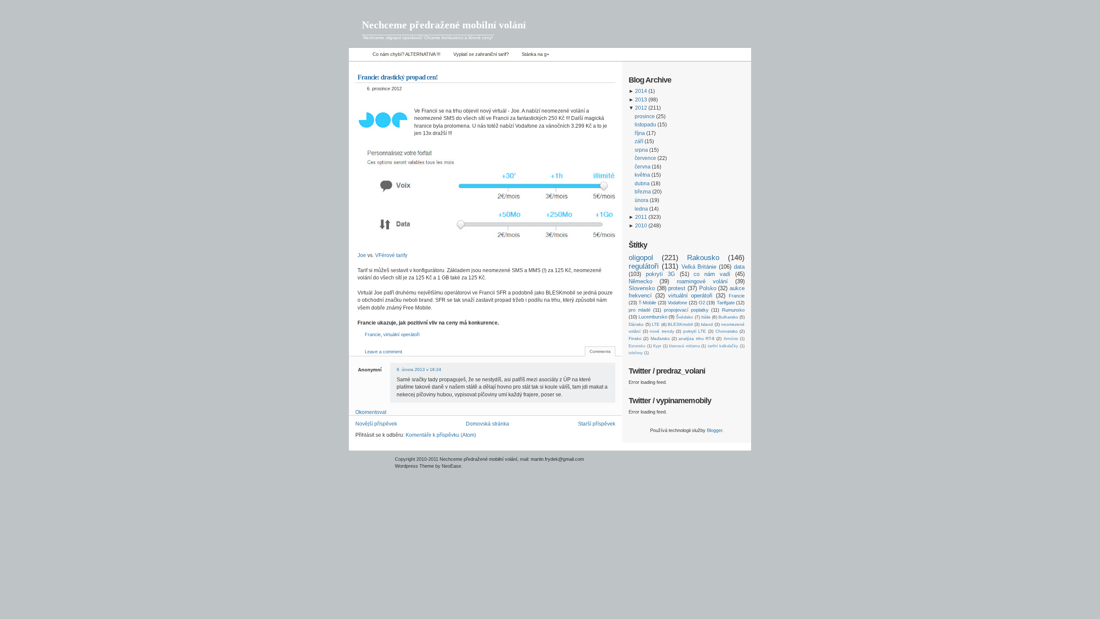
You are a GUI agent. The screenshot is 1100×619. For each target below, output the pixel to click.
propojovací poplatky (686, 310)
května (642, 175)
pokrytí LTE (694, 331)
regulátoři (644, 266)
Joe (362, 255)
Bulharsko (728, 317)
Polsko (707, 288)
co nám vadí (712, 274)
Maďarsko (660, 338)
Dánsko (636, 324)
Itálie (706, 317)
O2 (702, 302)
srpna (641, 150)
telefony (636, 353)
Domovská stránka (487, 424)
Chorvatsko (726, 331)
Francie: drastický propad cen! (397, 77)
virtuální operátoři (401, 334)
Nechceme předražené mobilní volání (444, 25)
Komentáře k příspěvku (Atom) (441, 435)
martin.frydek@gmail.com (557, 459)
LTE (656, 324)
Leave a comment (383, 351)
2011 (641, 217)
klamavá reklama (684, 346)
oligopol (641, 257)
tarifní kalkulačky (723, 346)
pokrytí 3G (660, 274)
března (643, 192)
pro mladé (640, 310)
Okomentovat (370, 412)
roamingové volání (702, 281)
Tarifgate (726, 302)
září (639, 141)
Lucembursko (653, 316)
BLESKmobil (680, 324)
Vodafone (677, 302)
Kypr (657, 346)
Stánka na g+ (535, 54)
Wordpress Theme (414, 466)
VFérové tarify (391, 255)
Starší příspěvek (596, 424)
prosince (645, 116)
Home (358, 54)
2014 (641, 91)
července (645, 158)
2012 (641, 108)
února (641, 200)
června (643, 167)
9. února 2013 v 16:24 (419, 369)
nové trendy (662, 331)
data (739, 267)
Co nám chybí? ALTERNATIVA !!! (406, 54)
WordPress (371, 463)
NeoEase (451, 466)
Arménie (731, 339)
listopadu (645, 125)
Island (707, 324)
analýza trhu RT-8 (696, 338)
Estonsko (637, 346)
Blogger (714, 430)
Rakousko (703, 257)
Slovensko (642, 288)
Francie (373, 334)
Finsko (635, 338)
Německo (640, 281)
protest (676, 288)
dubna (642, 184)
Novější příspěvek (376, 424)
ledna (641, 209)
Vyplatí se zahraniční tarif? (481, 54)
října (640, 133)
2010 (641, 226)
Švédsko (684, 317)
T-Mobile (647, 302)
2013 (641, 100)
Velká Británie (699, 267)
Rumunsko (733, 310)
